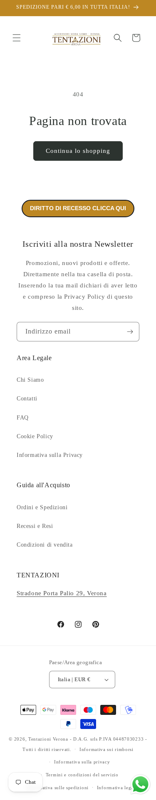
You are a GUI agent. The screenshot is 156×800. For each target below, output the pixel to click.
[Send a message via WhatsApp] (140, 784)
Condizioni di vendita (45, 545)
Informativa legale (117, 787)
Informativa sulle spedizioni (58, 787)
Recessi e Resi (35, 526)
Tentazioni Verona (48, 738)
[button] (16, 38)
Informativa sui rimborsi (106, 749)
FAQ (23, 418)
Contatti (27, 398)
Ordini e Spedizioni (42, 507)
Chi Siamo (30, 380)
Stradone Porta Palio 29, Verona (62, 593)
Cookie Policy (35, 436)
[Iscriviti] (130, 331)
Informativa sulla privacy (82, 761)
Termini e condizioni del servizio (82, 774)
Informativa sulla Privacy (50, 455)
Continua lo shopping (78, 150)
